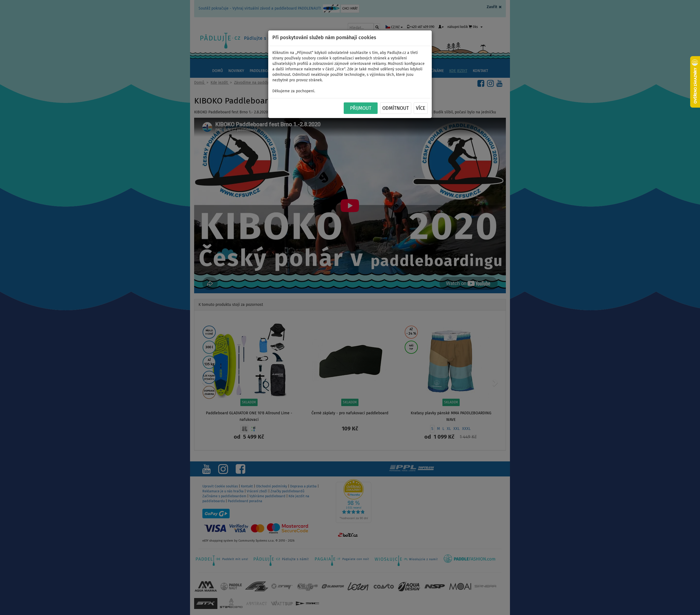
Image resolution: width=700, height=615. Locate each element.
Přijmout (360, 108)
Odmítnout (395, 108)
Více (420, 108)
